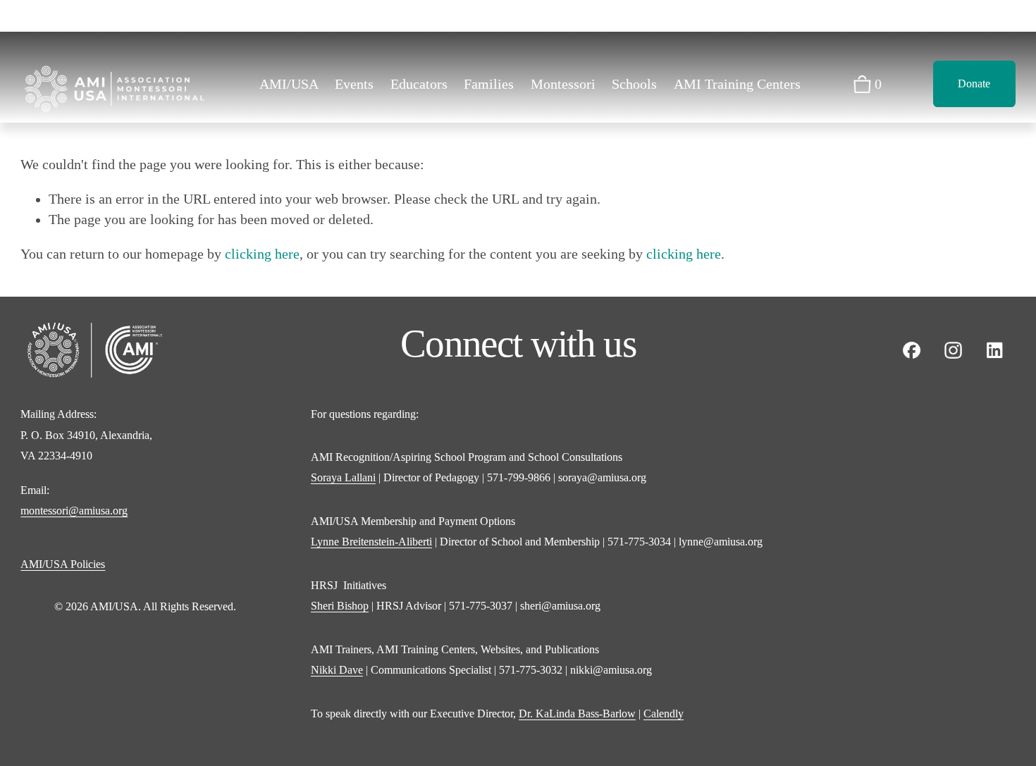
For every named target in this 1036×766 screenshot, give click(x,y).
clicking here (262, 254)
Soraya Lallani (343, 477)
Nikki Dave (337, 670)
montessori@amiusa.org (74, 511)
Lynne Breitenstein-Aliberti (371, 542)
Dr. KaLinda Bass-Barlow (577, 713)
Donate (974, 83)
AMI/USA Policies (62, 564)
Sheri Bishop (340, 606)
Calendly (663, 713)
